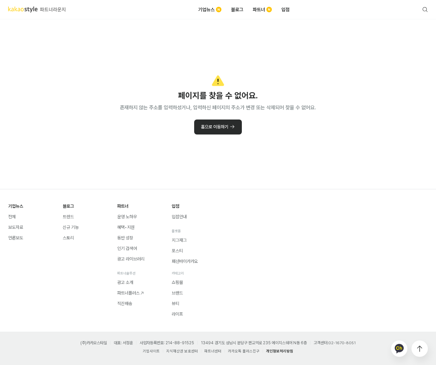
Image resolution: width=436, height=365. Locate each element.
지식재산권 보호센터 (182, 351)
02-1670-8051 (342, 343)
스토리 (68, 237)
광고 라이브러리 (130, 258)
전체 (12, 216)
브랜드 (177, 293)
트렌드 (68, 216)
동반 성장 (125, 237)
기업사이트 (151, 351)
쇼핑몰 (177, 282)
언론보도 (15, 237)
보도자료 (15, 227)
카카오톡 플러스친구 (244, 351)
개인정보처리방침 (279, 351)
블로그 (237, 9)
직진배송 (124, 303)
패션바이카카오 (185, 261)
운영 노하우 (127, 216)
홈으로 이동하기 (214, 126)
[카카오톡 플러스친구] (399, 348)
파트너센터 (212, 351)
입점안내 (179, 216)
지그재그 (179, 240)
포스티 (177, 250)
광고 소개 (125, 282)
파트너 (259, 9)
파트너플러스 (128, 293)
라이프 (177, 314)
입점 (285, 9)
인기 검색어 (127, 248)
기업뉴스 (206, 9)
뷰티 (175, 303)
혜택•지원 (126, 227)
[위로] (419, 348)
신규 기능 (71, 227)
